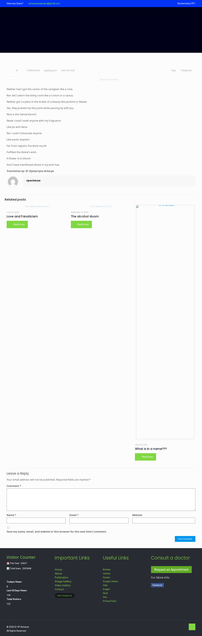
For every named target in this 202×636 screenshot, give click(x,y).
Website (137, 515)
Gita (105, 597)
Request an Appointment (171, 569)
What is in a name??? (151, 449)
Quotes (106, 577)
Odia (105, 585)
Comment (14, 486)
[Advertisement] (101, 31)
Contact (59, 589)
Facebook (157, 585)
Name (11, 515)
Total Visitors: (14, 599)
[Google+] (171, 626)
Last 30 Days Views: (17, 590)
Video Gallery (63, 585)
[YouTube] (175, 626)
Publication (61, 577)
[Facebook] (167, 626)
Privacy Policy (109, 601)
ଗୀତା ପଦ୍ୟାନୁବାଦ (64, 595)
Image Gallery (63, 581)
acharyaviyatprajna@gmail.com (44, 3)
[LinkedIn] (179, 626)
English (106, 589)
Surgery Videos (110, 581)
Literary (106, 573)
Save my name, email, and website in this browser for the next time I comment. (57, 531)
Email (74, 515)
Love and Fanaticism (22, 216)
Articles (106, 569)
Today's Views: (15, 582)
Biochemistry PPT (186, 3)
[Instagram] (184, 626)
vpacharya (49, 70)
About (58, 573)
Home (58, 569)
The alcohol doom (85, 216)
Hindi (105, 593)
